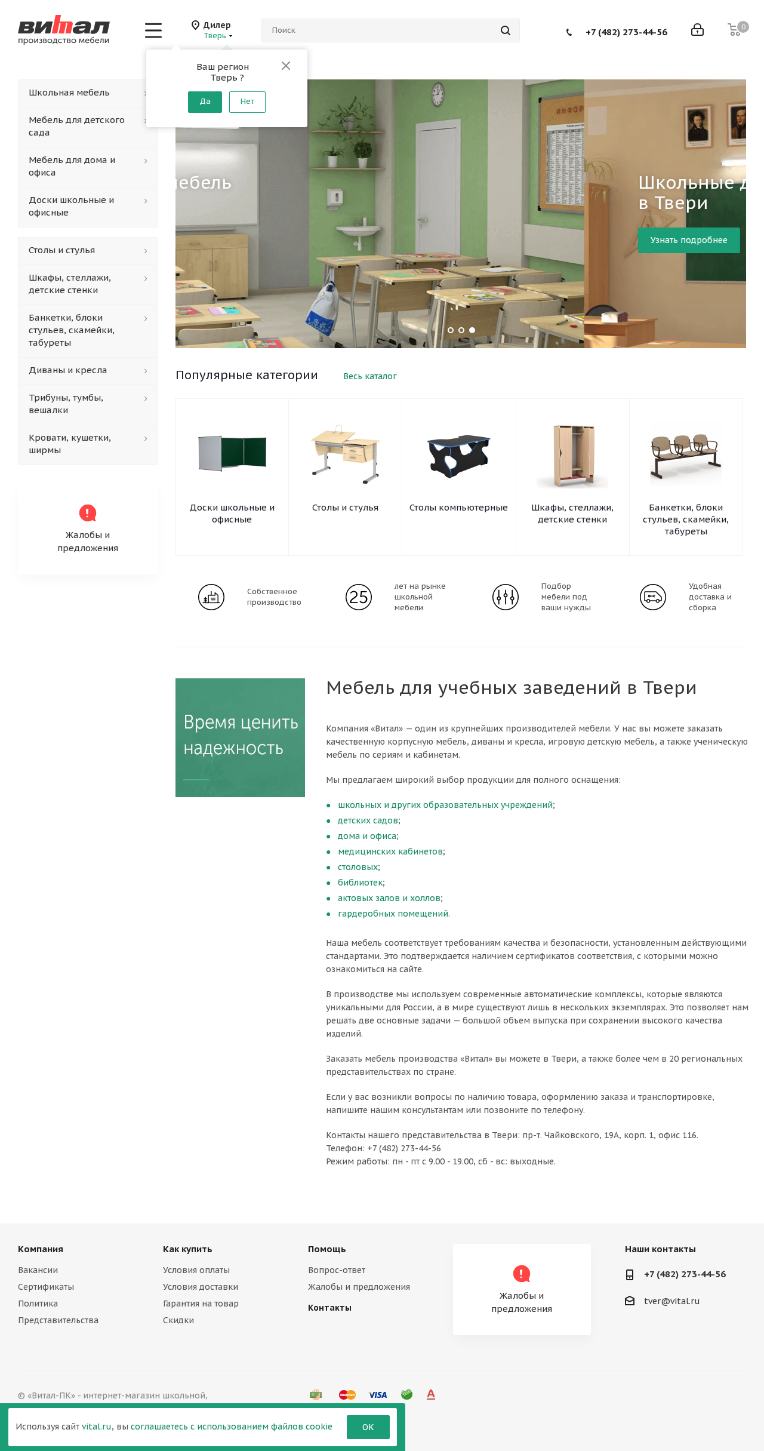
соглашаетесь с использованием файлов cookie (231, 1426)
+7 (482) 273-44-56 (626, 31)
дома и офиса (367, 836)
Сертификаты (46, 1286)
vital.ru (97, 1426)
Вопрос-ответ (336, 1270)
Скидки (178, 1320)
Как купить (187, 1249)
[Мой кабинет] (697, 31)
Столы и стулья (345, 507)
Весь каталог (370, 376)
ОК (368, 1427)
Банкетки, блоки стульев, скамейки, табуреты (686, 519)
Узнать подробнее (279, 240)
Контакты (330, 1307)
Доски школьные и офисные (232, 513)
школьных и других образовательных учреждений (445, 805)
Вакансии (38, 1270)
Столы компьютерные (458, 507)
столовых (358, 867)
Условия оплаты (196, 1270)
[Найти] (505, 30)
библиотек (360, 882)
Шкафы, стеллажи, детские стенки (572, 513)
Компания (40, 1249)
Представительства (58, 1320)
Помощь (327, 1249)
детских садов (368, 820)
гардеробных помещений (393, 913)
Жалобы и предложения (359, 1286)
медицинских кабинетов (390, 851)
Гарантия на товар (201, 1303)
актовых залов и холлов (389, 898)
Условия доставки (200, 1286)
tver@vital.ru (672, 1301)
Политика (38, 1303)
